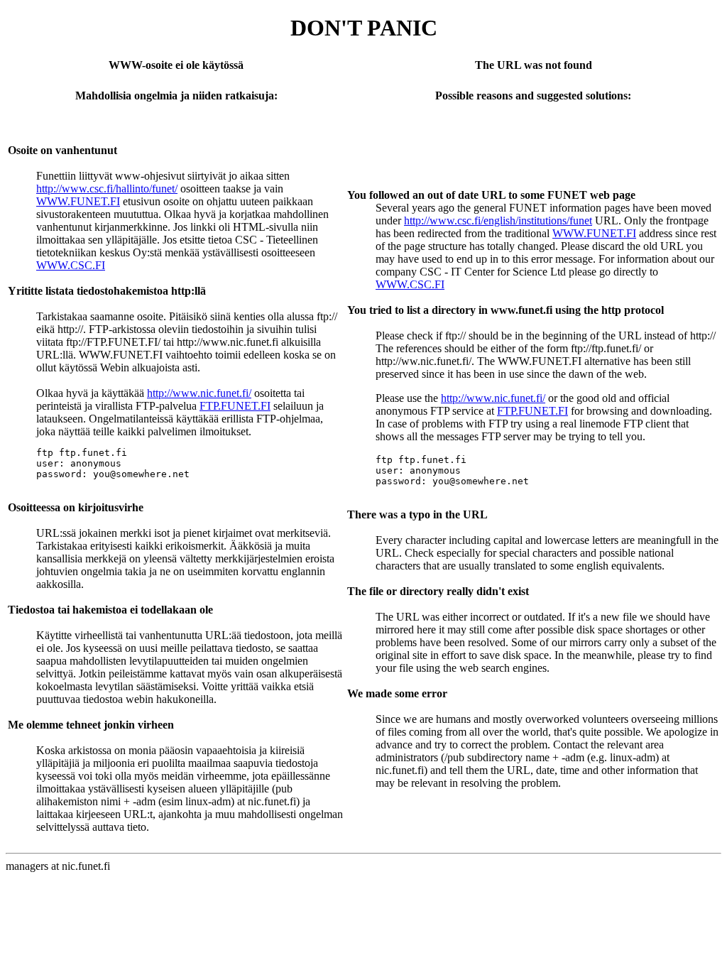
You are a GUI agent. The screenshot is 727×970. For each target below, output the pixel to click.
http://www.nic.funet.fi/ (199, 393)
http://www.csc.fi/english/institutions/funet (498, 220)
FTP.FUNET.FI (234, 406)
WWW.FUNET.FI (78, 201)
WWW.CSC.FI (70, 265)
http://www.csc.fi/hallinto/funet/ (106, 188)
